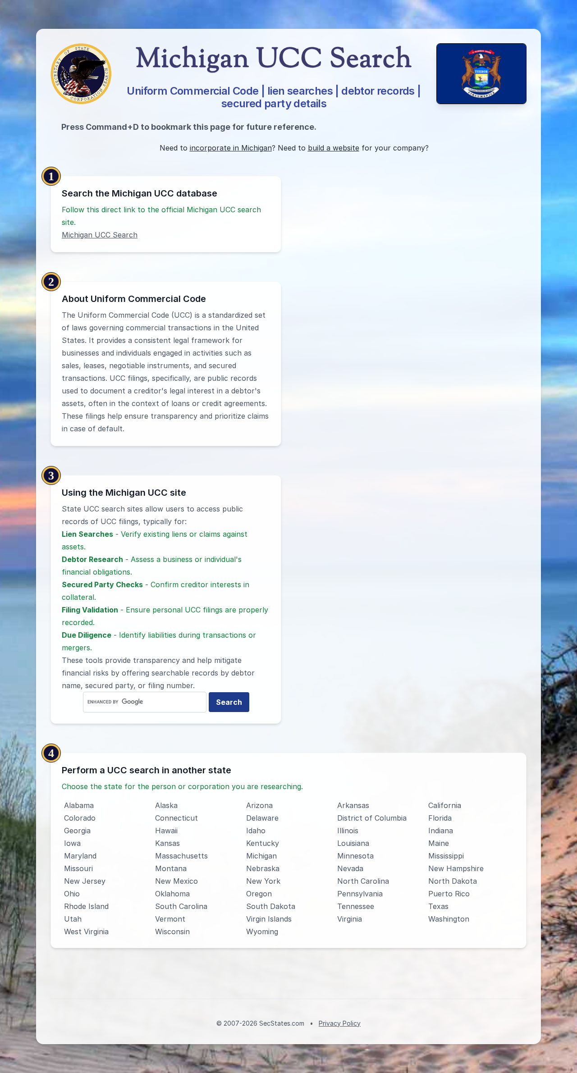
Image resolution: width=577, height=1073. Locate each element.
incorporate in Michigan (231, 147)
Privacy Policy (340, 1023)
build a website (333, 147)
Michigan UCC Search (99, 234)
